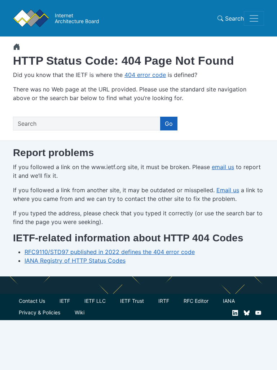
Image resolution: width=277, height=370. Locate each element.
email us (223, 167)
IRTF (163, 301)
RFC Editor (196, 301)
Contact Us (32, 301)
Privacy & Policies (39, 312)
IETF (65, 301)
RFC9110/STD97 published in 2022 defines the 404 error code (110, 251)
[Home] (16, 47)
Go (169, 123)
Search (233, 18)
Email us (227, 190)
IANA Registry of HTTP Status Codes (75, 260)
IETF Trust (132, 301)
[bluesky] (247, 312)
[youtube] (258, 312)
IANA (229, 301)
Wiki (79, 312)
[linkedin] (235, 312)
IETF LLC (95, 301)
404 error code (145, 74)
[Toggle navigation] (254, 18)
